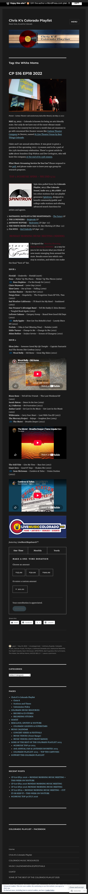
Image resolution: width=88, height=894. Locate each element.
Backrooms (34, 223)
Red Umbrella (26, 229)
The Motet (12, 653)
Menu (74, 22)
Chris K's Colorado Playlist (30, 20)
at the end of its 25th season (39, 157)
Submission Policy (21, 707)
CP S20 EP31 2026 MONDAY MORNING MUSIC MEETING (36, 784)
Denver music (19, 648)
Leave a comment (49, 653)
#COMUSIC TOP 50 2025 (24, 745)
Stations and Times (22, 704)
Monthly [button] (38, 550)
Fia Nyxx (28, 648)
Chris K (16, 700)
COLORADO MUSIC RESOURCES (25, 710)
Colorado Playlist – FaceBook (27, 829)
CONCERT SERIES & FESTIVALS (27, 732)
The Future (58, 216)
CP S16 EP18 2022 (25, 73)
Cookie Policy (49, 890)
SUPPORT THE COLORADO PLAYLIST (27, 755)
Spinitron (47, 197)
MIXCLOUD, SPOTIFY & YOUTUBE (26, 723)
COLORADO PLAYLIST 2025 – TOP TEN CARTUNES (36, 752)
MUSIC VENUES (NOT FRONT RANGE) (30, 739)
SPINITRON (39, 651)
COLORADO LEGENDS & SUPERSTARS (30, 726)
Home (12, 849)
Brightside (31, 219)
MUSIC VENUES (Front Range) (27, 736)
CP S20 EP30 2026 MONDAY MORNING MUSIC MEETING (36, 787)
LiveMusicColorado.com (41, 648)
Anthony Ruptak (48, 646)
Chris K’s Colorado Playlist (23, 697)
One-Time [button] (18, 550)
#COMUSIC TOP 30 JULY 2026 (24, 796)
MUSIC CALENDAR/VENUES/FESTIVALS (27, 866)
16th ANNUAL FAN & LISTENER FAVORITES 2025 (35, 749)
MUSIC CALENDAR (19, 729)
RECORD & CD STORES (23, 713)
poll (14, 166)
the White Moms (23, 653)
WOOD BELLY (35, 653)
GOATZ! (14, 720)
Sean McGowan (28, 651)
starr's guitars (49, 651)
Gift (76, 3)
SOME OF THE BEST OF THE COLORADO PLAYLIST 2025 (36, 742)
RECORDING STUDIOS (23, 716)
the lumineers (59, 651)
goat (14, 646)
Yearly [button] (57, 550)
